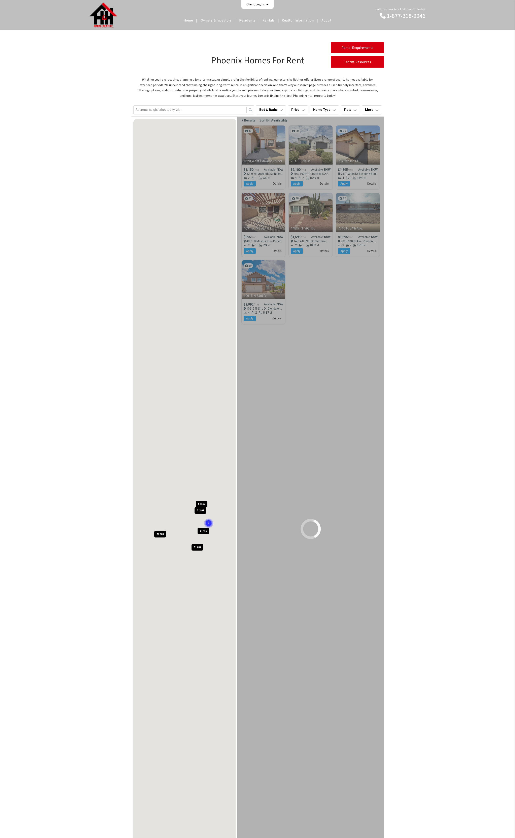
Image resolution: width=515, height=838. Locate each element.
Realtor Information (298, 20)
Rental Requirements (357, 47)
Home (188, 20)
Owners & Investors (216, 20)
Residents (247, 20)
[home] (103, 14)
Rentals (269, 20)
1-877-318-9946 (406, 16)
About (326, 20)
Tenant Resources (357, 62)
